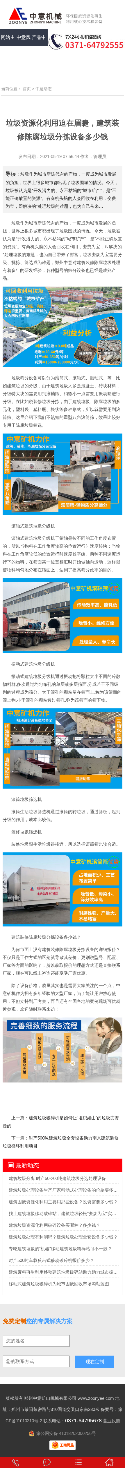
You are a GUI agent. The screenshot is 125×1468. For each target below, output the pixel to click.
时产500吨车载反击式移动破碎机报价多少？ (51, 1260)
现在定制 (94, 1361)
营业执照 (111, 1420)
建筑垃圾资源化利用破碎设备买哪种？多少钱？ (54, 1225)
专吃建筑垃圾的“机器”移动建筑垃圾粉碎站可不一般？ (60, 1248)
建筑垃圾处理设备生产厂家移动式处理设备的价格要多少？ (64, 1190)
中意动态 (43, 88)
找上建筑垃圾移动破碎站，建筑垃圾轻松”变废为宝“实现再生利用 (64, 1213)
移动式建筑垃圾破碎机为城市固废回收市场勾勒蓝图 (59, 1283)
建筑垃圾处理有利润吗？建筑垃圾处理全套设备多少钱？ (63, 1236)
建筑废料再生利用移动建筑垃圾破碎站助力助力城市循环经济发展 (64, 1272)
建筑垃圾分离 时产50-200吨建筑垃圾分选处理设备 (57, 1178)
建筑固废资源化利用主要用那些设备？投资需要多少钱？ (63, 1201)
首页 (27, 88)
